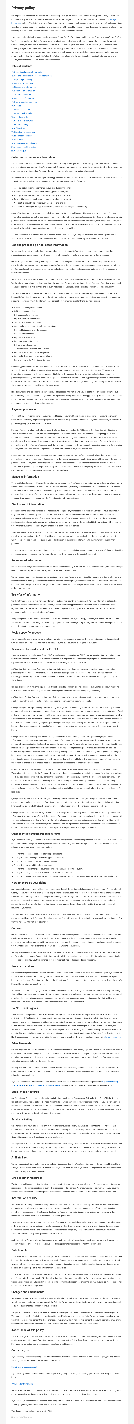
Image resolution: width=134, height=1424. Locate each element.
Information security (23, 136)
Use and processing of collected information (33, 76)
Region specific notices (24, 98)
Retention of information (24, 91)
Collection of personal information (28, 72)
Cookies (17, 106)
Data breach (19, 139)
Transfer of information (24, 94)
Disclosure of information (25, 87)
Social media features (23, 121)
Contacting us (20, 151)
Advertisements (21, 117)
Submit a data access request (24, 1367)
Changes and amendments (25, 143)
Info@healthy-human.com (22, 1384)
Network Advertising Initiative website (45, 1085)
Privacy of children (22, 109)
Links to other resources (24, 132)
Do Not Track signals (23, 113)
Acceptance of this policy (25, 147)
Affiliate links (19, 128)
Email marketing (21, 124)
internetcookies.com (112, 1037)
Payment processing (23, 79)
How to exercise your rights (25, 102)
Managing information (23, 83)
